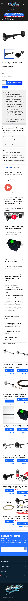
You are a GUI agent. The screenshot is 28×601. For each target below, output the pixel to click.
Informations (4, 571)
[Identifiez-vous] (23, 4)
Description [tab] (9, 167)
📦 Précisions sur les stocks (14, 123)
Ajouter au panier (14, 83)
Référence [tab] (17, 167)
